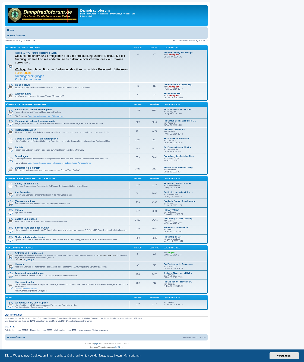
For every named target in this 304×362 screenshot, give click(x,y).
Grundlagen (21, 156)
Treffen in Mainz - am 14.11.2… (178, 273)
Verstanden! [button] (284, 355)
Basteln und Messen (26, 219)
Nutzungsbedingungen (29, 76)
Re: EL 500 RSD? (171, 210)
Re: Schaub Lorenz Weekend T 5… (180, 121)
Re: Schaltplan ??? (173, 237)
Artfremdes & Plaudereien (29, 253)
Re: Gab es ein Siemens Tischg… (179, 167)
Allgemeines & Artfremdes (19, 248)
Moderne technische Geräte (30, 237)
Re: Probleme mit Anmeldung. (178, 85)
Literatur (19, 264)
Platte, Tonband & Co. (27, 183)
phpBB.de (118, 347)
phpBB (97, 344)
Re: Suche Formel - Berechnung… (179, 201)
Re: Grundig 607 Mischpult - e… (178, 183)
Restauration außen (25, 130)
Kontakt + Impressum (29, 79)
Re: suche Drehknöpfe (174, 130)
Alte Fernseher (23, 192)
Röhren (19, 210)
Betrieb (19, 147)
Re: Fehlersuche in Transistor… (178, 264)
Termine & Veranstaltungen (29, 273)
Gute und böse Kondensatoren (78, 163)
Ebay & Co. (33, 259)
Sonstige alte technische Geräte (32, 227)
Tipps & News (22, 85)
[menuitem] (10, 30)
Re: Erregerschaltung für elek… (178, 147)
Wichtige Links (23, 93)
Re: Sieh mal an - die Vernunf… (178, 282)
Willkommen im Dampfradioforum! (23, 48)
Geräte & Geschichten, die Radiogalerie (36, 138)
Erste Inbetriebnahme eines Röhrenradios (46, 116)
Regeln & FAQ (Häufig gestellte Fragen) (36, 52)
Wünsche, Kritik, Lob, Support (31, 302)
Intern (9, 298)
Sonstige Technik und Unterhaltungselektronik (30, 179)
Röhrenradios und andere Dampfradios (26, 104)
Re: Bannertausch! (172, 93)
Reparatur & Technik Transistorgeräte (35, 121)
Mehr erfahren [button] (132, 355)
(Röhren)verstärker (25, 201)
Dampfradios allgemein (27, 167)
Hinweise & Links (24, 282)
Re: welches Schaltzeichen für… (179, 156)
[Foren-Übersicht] (43, 16)
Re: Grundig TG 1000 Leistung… (179, 219)
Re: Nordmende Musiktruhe (176, 138)
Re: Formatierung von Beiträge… (179, 52)
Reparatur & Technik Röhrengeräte (33, 109)
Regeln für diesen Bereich (26, 289)
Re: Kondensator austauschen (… (179, 109)
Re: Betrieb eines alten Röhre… (178, 192)
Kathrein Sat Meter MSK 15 (176, 227)
